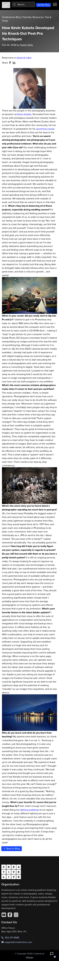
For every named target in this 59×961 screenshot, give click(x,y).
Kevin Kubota (24, 114)
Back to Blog (13, 848)
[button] (52, 953)
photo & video (24, 57)
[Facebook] (9, 914)
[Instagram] (16, 914)
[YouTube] (3, 914)
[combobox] (23, 4)
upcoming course (45, 128)
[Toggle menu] (55, 4)
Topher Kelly (26, 45)
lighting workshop (29, 809)
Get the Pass (44, 4)
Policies (29, 957)
